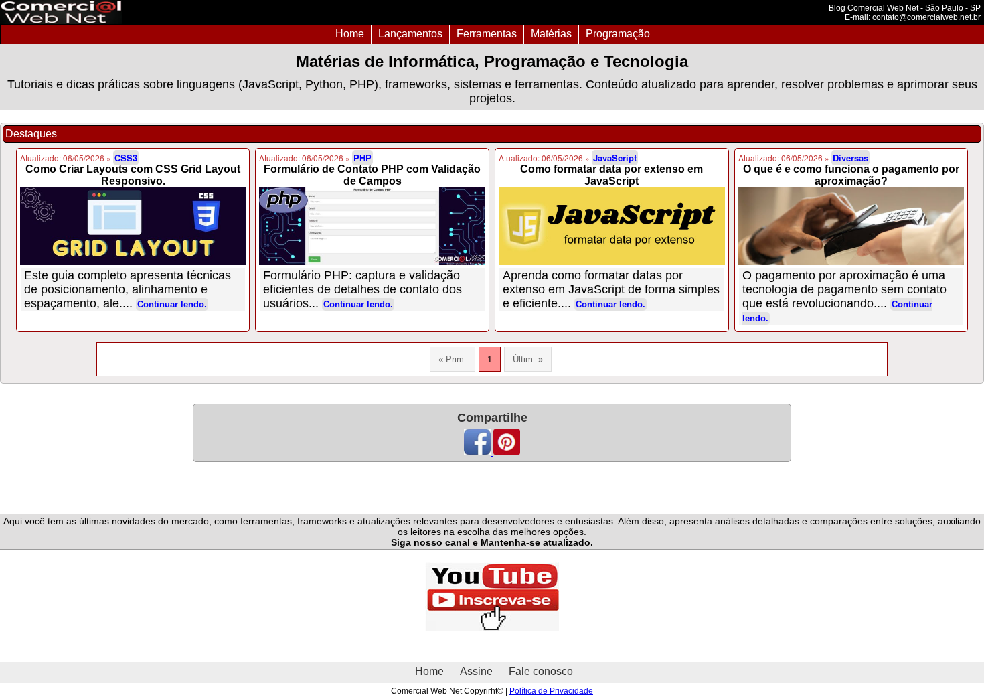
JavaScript (615, 157)
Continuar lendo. (172, 304)
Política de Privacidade (551, 691)
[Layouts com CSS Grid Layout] (133, 226)
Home (349, 34)
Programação (618, 34)
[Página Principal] (61, 20)
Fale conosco (541, 671)
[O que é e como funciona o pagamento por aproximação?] (851, 226)
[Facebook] (478, 451)
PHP (362, 157)
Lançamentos (410, 34)
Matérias (551, 34)
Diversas (850, 157)
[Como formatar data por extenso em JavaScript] (612, 226)
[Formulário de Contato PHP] (372, 226)
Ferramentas (487, 34)
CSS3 (125, 157)
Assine (476, 671)
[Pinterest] (506, 451)
